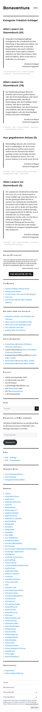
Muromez (9, 615)
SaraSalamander (11, 637)
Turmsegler (10, 654)
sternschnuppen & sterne (15, 648)
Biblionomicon (11, 516)
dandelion (9, 532)
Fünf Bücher (10, 554)
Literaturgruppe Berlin (14, 590)
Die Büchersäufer (12, 541)
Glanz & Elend (10, 563)
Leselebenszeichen (12, 579)
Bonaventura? (8, 687)
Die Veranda (10, 546)
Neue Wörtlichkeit (12, 626)
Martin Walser (32, 171)
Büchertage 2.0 (11, 510)
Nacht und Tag (11, 621)
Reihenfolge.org (11, 634)
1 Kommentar (24, 173)
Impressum (9, 670)
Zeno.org (8, 297)
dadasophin (10, 530)
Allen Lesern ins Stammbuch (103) (18, 322)
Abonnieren (10, 442)
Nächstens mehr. (11, 623)
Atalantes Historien (13, 502)
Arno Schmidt (8, 692)
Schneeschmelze (11, 646)
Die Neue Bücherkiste (13, 543)
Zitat (18, 71)
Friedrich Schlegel (28, 71)
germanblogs (10, 560)
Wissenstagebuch (12, 657)
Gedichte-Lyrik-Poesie (14, 557)
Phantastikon (10, 629)
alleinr (8, 494)
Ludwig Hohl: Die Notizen (15, 330)
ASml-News (9, 499)
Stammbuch (7, 73)
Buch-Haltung (10, 521)
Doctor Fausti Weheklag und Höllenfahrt (21, 549)
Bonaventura (16, 7)
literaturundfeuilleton (14, 596)
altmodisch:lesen (12, 496)
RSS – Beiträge (11, 458)
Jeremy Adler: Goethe (26, 361)
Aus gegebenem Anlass (10, 173)
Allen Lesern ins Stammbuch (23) (18, 325)
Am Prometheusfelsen (14, 474)
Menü (36, 8)
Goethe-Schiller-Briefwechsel (16, 565)
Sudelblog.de (10, 651)
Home (5, 682)
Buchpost (9, 527)
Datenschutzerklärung (14, 673)
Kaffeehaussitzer (12, 571)
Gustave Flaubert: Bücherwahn (17, 289)
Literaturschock (11, 593)
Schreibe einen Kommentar (22, 73)
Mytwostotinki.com (13, 618)
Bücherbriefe (10, 507)
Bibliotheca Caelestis (13, 518)
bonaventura (10, 344)
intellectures (10, 568)
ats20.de (8, 505)
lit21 (6, 585)
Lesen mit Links (11, 582)
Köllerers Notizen (12, 574)
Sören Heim (9, 643)
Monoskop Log (11, 612)
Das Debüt (9, 535)
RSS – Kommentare (12, 460)
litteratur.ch (10, 601)
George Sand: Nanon (13, 291)
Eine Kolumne (10, 477)
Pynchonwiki (10, 632)
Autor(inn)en (14, 388)
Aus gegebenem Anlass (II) (20, 137)
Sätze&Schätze (11, 640)
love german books (12, 604)
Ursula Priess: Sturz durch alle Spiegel (20, 294)
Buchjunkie (9, 524)
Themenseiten (9, 697)
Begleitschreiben (12, 513)
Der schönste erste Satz (14, 327)
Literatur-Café (10, 588)
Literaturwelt (10, 599)
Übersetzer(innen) (15, 391)
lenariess (9, 576)
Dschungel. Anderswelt (14, 552)
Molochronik (10, 610)
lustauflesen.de (11, 607)
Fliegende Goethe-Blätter (15, 480)
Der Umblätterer (11, 538)
